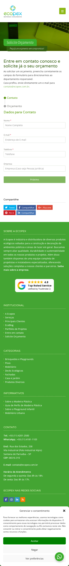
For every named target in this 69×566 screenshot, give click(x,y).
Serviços (9, 317)
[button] (64, 510)
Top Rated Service (40, 285)
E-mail (7, 134)
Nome (7, 120)
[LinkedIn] (17, 499)
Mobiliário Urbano (15, 413)
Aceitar (34, 541)
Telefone (8, 149)
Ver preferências (34, 558)
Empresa (8, 163)
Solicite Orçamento (15, 336)
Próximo (34, 179)
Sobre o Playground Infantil (19, 409)
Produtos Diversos (15, 382)
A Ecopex (10, 313)
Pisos (8, 362)
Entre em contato (14, 332)
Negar (34, 549)
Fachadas (10, 374)
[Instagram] (11, 499)
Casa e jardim (12, 378)
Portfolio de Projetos (16, 328)
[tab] (10, 98)
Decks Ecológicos (14, 370)
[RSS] (22, 499)
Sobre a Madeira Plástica (18, 401)
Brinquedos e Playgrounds (19, 359)
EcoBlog (9, 325)
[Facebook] (6, 499)
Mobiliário (10, 366)
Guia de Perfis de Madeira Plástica (23, 405)
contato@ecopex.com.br (16, 86)
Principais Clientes (15, 321)
